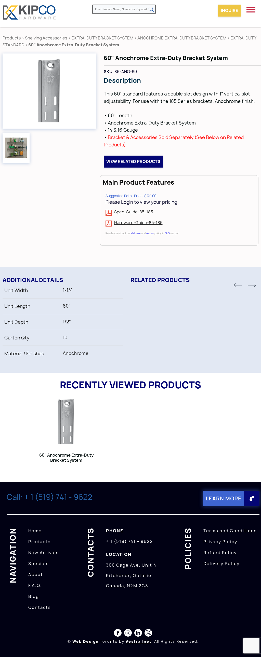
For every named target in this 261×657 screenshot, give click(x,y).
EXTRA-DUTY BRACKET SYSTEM (102, 38)
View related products (133, 161)
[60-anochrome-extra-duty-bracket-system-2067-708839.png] (49, 91)
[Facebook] (118, 634)
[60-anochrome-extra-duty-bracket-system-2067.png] (16, 148)
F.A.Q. (35, 585)
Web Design (85, 641)
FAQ (167, 233)
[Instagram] (128, 634)
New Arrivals (43, 552)
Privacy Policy (220, 541)
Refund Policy (220, 552)
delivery (136, 233)
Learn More (224, 498)
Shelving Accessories (46, 38)
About (35, 574)
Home (35, 530)
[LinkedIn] (138, 634)
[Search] (151, 9)
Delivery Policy (221, 563)
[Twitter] (148, 634)
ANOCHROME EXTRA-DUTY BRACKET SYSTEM (181, 38)
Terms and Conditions (230, 530)
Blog (33, 596)
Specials (38, 563)
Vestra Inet (138, 641)
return (150, 233)
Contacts (39, 607)
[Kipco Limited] (29, 13)
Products (12, 38)
